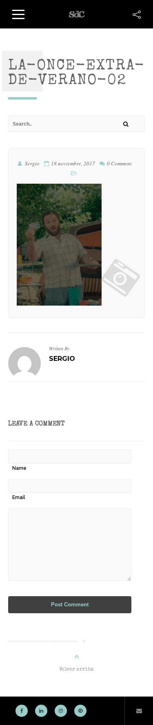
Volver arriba (76, 669)
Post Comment (70, 604)
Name (19, 468)
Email (18, 497)
